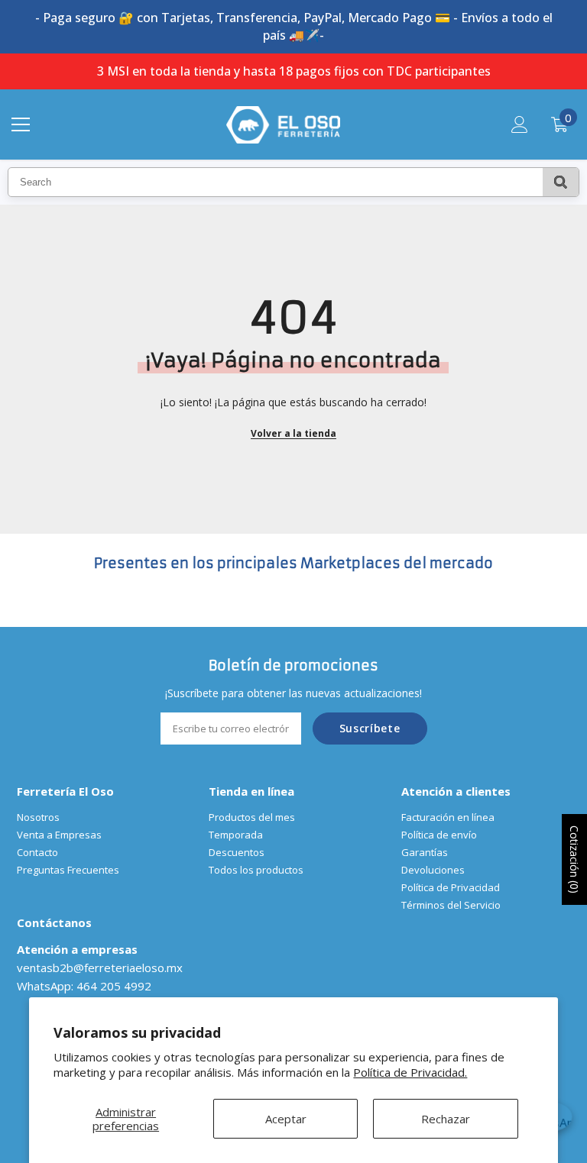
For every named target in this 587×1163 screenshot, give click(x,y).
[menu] (20, 124)
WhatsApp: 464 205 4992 (84, 985)
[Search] (561, 182)
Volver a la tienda (293, 433)
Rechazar (445, 1118)
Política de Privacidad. (410, 1072)
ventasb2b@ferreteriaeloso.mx (100, 967)
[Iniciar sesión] (519, 124)
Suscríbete (370, 728)
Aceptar (285, 1118)
